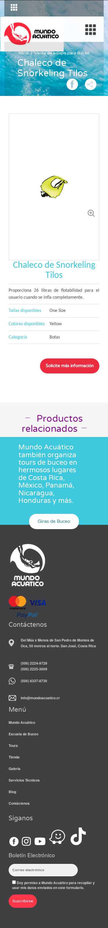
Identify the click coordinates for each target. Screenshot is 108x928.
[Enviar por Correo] (90, 83)
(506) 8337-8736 (34, 680)
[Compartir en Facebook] (72, 83)
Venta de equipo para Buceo (62, 53)
